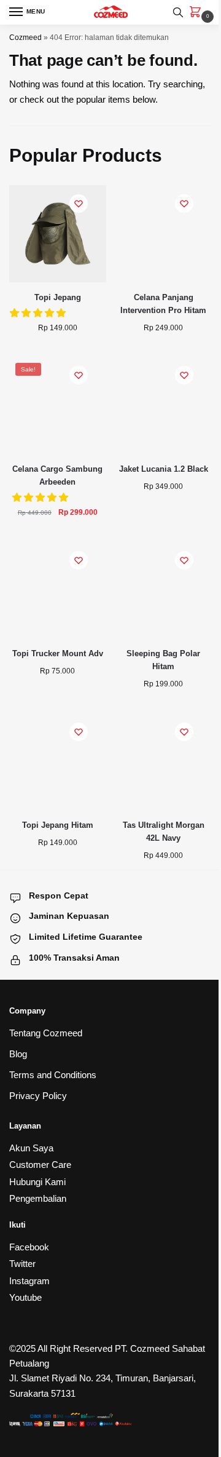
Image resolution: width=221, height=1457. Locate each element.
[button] (41, 497)
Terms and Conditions (52, 1075)
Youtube (25, 1297)
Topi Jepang (57, 297)
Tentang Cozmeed (45, 1033)
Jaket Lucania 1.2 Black (163, 469)
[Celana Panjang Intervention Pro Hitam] (163, 233)
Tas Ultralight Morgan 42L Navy (163, 831)
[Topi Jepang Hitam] (57, 762)
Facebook (29, 1247)
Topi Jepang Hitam (57, 825)
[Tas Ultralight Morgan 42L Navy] (163, 762)
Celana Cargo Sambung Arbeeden (57, 475)
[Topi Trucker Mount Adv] (57, 590)
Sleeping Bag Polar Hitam (163, 660)
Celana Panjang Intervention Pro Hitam (163, 304)
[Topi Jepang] (57, 233)
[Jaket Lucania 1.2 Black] (163, 405)
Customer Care (40, 1164)
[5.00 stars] (39, 313)
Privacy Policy (38, 1095)
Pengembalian (37, 1198)
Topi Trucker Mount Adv (57, 653)
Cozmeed (25, 37)
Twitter (22, 1263)
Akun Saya (31, 1148)
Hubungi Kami (37, 1182)
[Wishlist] (78, 203)
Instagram (29, 1281)
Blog (18, 1054)
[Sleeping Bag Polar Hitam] (163, 590)
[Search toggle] (178, 12)
